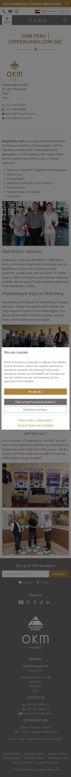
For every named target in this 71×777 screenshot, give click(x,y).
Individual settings (34, 409)
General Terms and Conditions (35, 425)
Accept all (34, 391)
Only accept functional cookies (34, 402)
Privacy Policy (26, 420)
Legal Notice (44, 420)
